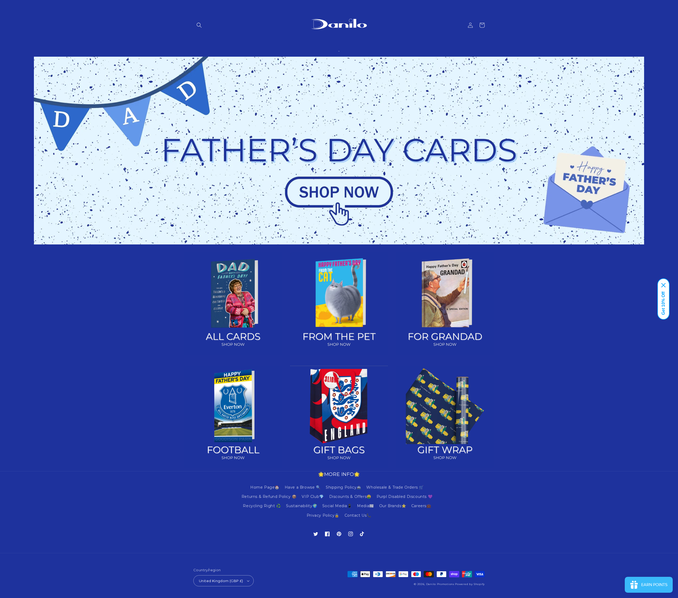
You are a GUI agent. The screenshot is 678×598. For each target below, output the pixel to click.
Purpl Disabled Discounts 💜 (405, 496)
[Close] (663, 285)
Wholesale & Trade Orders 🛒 (395, 487)
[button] (199, 25)
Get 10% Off (663, 303)
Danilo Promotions (440, 584)
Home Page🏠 (264, 487)
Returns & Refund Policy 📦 (269, 496)
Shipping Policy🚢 (343, 487)
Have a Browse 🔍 (303, 487)
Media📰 (365, 505)
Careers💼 (421, 505)
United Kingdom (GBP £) (221, 581)
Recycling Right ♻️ (262, 505)
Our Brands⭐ (392, 505)
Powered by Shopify (470, 584)
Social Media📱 (337, 505)
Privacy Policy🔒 (323, 515)
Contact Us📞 (358, 515)
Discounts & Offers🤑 (350, 496)
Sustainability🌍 (301, 505)
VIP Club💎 (313, 496)
